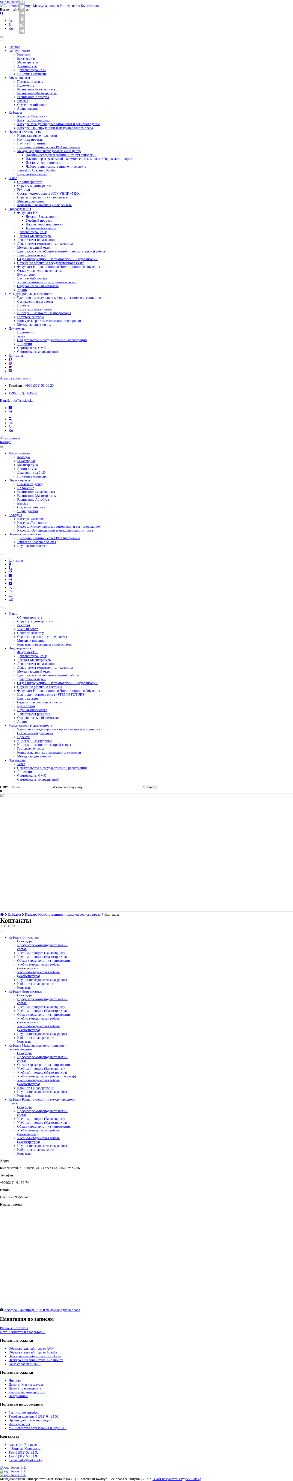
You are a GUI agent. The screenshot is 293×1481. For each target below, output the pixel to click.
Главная (14, 47)
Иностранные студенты (34, 309)
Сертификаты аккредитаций (38, 351)
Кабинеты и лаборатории (35, 983)
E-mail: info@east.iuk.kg (25, 1460)
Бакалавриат (26, 58)
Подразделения (20, 209)
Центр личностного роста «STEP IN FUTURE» (51, 694)
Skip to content (10, 2)
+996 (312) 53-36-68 (23, 393)
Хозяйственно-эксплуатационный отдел (46, 282)
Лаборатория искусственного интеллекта (56, 166)
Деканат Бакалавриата (42, 216)
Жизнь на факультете (41, 228)
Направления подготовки (44, 224)
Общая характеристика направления (44, 960)
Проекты (23, 305)
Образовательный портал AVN (31, 1348)
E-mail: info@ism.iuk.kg (16, 400)
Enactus (22, 101)
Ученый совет (27, 629)
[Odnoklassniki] (22, 19)
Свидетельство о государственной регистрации (52, 340)
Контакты (16, 355)
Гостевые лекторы (30, 317)
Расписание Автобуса (33, 97)
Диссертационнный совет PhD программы (48, 147)
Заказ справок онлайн (25, 1364)
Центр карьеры (28, 698)
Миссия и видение (30, 201)
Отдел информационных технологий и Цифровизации (57, 259)
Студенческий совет (32, 105)
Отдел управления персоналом (39, 270)
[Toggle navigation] (1, 37)
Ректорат (23, 189)
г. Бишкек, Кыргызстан (25, 1448)
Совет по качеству (30, 633)
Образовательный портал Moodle (33, 1352)
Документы (17, 328)
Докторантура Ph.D (31, 70)
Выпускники (18, 1396)
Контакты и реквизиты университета (44, 205)
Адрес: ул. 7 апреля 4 (15, 378)
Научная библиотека (32, 174)
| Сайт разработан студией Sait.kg (176, 1479)
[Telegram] (22, 31)
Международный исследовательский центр (49, 151)
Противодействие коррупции (30, 1420)
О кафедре (24, 941)
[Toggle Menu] (1, 447)
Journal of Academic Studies (36, 170)
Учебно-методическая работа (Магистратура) (38, 974)
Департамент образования (36, 240)
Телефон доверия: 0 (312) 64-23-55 (34, 1416)
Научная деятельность (25, 132)
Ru (11, 21)
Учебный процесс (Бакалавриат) (41, 953)
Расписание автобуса (24, 1412)
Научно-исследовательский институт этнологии (61, 155)
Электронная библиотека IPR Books (35, 1356)
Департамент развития (33, 714)
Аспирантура (27, 66)
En (10, 24)
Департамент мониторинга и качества (45, 243)
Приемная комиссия (32, 74)
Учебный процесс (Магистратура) (42, 956)
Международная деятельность (30, 294)
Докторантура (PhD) (32, 232)
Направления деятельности (37, 135)
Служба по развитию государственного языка (50, 263)
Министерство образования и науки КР (37, 1428)
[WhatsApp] (22, 25)
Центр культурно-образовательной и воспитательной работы (61, 251)
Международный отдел (34, 247)
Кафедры (15, 112)
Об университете (29, 182)
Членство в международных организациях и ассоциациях (59, 297)
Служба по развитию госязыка (39, 687)
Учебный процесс (39, 220)
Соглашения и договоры (35, 301)
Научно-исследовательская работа (42, 980)
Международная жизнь (34, 324)
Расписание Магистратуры (37, 93)
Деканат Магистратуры (34, 236)
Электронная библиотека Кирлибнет (36, 1360)
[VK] (22, 13)
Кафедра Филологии (32, 116)
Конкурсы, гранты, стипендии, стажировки (49, 321)
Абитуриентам (19, 51)
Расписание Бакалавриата (36, 89)
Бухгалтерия (26, 274)
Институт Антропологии (44, 162)
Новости (15, 1380)
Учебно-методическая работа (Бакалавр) (46, 1076)
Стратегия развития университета (42, 197)
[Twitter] (22, 7)
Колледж (23, 54)
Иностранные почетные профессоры (44, 313)
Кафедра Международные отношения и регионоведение (58, 124)
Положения (25, 332)
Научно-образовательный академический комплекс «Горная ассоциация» (79, 159)
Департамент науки (31, 255)
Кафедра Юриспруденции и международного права (55, 128)
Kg (11, 28)
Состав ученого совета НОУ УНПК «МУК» (49, 193)
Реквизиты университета (27, 1392)
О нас (13, 178)
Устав (21, 336)
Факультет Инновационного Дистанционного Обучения (58, 267)
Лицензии (24, 344)
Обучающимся (19, 78)
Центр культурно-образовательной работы (48, 675)
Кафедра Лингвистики (33, 120)
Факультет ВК (27, 213)
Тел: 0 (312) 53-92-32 (24, 1452)
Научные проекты (30, 139)
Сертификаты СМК (31, 348)
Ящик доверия (27, 108)
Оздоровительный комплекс (38, 286)
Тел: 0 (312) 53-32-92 (24, 1456)
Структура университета (35, 186)
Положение (25, 85)
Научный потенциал (32, 143)
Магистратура (27, 62)
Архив (22, 290)
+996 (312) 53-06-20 (39, 385)
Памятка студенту (30, 81)
